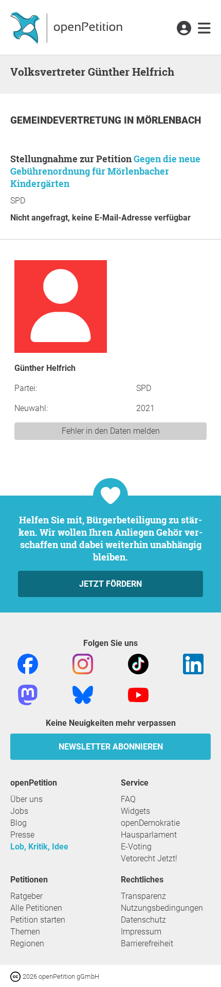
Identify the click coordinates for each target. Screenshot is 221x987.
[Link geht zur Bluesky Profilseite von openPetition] (82, 694)
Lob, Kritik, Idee (39, 847)
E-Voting (136, 847)
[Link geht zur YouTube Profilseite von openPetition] (138, 694)
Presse (22, 835)
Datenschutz (143, 920)
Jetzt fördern (110, 584)
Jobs (19, 811)
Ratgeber (26, 896)
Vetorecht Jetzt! (149, 858)
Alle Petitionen (36, 908)
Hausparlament (149, 835)
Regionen (27, 943)
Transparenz (143, 896)
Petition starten (37, 920)
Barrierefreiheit (147, 943)
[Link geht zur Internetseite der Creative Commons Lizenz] (16, 976)
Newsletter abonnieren (111, 747)
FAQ (128, 799)
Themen (25, 932)
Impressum (141, 932)
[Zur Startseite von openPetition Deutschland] (67, 27)
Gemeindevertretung (67, 120)
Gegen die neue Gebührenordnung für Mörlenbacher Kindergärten (105, 171)
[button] (184, 29)
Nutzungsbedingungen (162, 908)
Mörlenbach (168, 120)
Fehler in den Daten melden (111, 431)
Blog (18, 823)
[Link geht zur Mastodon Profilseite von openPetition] (27, 694)
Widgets (135, 811)
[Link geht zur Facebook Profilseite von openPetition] (27, 663)
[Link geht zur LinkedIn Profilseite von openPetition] (193, 663)
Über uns (26, 799)
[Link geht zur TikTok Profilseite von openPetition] (138, 663)
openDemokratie (150, 823)
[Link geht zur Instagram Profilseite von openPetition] (82, 663)
